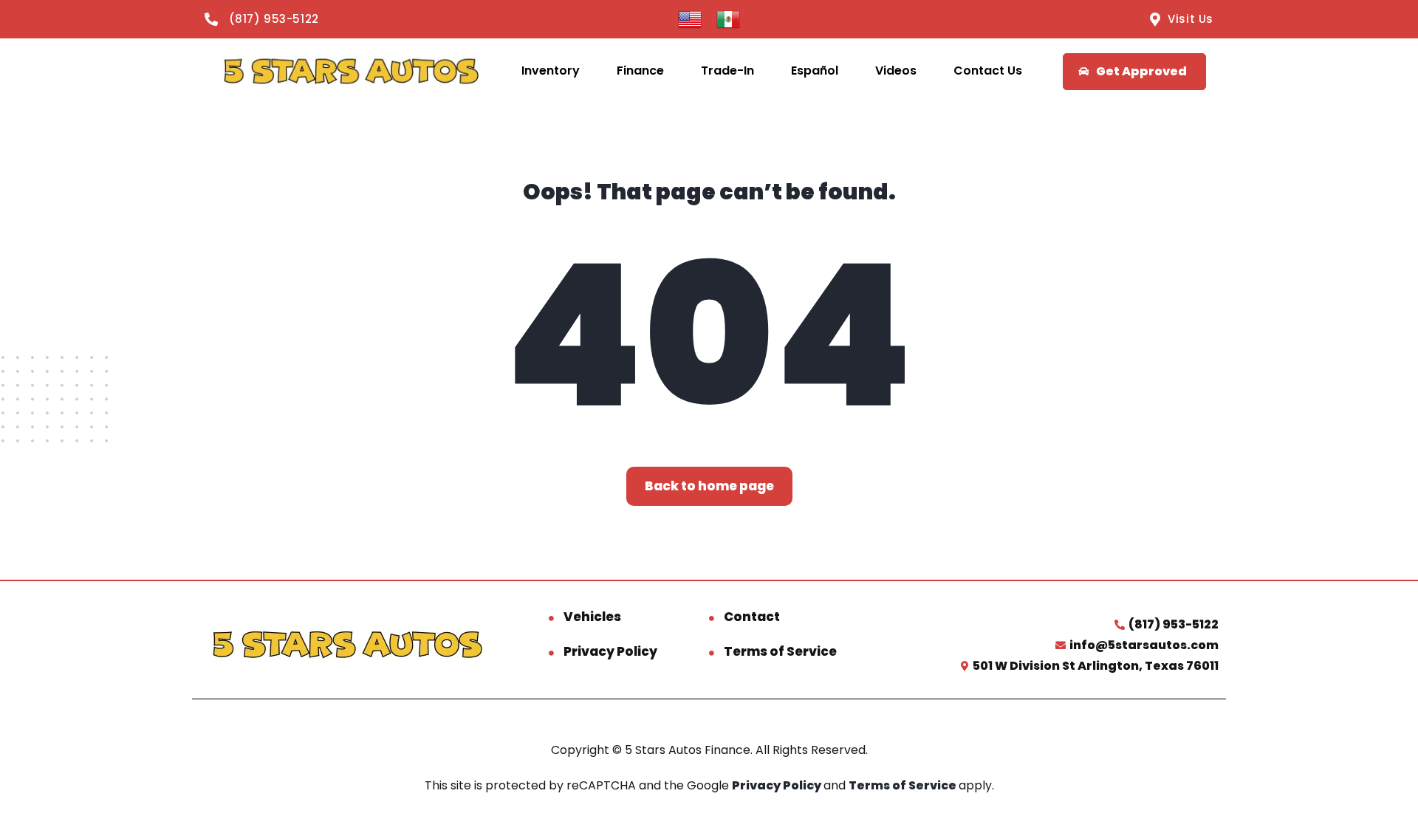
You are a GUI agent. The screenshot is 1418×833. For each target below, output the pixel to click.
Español (814, 70)
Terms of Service (780, 651)
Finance (640, 70)
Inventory (550, 70)
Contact (752, 616)
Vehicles (592, 616)
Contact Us (987, 70)
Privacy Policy (610, 651)
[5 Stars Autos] (350, 71)
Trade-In (727, 70)
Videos (896, 70)
